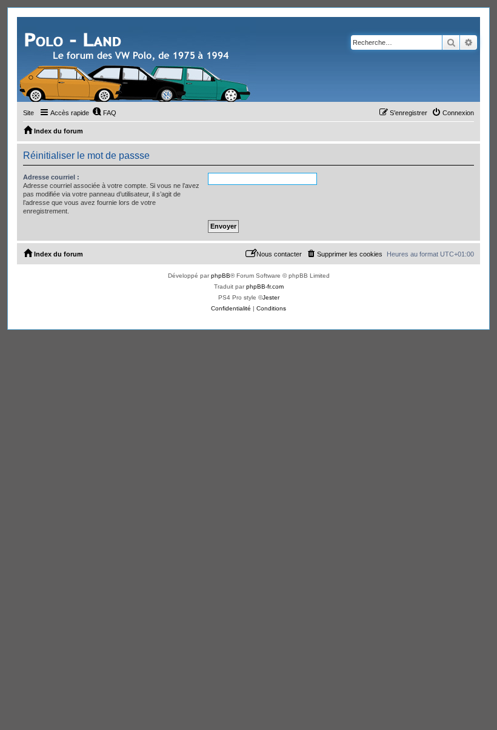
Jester (270, 297)
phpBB (220, 275)
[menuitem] (104, 112)
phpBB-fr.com (265, 286)
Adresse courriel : (51, 177)
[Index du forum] (136, 59)
